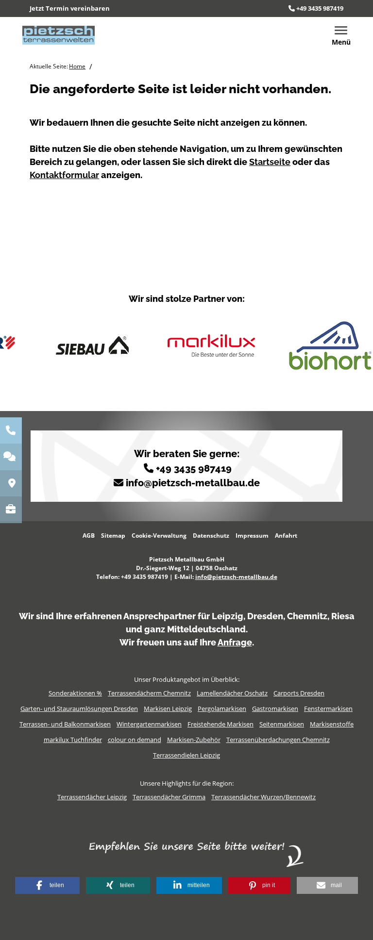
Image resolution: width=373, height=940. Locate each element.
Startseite (269, 162)
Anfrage (235, 642)
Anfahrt (286, 535)
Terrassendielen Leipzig (186, 755)
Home (77, 66)
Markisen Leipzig (168, 708)
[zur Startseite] (58, 34)
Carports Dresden (298, 693)
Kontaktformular (64, 175)
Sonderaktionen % (75, 693)
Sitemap (113, 535)
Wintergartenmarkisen (149, 724)
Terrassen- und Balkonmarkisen (65, 724)
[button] (47, 885)
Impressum (252, 535)
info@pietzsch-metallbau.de (193, 483)
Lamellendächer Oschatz (232, 693)
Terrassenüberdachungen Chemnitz (278, 739)
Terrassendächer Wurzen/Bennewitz (263, 796)
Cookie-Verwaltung (159, 535)
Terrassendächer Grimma (169, 796)
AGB (89, 535)
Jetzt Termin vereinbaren (70, 8)
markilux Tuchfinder (73, 739)
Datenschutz (211, 535)
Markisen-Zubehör (193, 739)
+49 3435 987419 (319, 8)
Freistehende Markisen (220, 724)
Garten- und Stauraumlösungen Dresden (79, 708)
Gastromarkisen (275, 708)
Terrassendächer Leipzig (92, 796)
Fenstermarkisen (328, 708)
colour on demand (134, 739)
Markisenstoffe (332, 724)
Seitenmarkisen (281, 724)
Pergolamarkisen (222, 708)
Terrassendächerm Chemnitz (149, 693)
